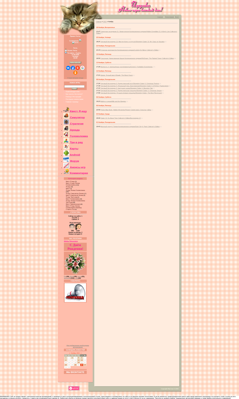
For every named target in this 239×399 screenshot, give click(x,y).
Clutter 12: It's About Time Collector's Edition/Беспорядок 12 (120, 118)
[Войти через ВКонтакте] (68, 68)
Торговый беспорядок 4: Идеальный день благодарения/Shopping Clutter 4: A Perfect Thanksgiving (134, 86)
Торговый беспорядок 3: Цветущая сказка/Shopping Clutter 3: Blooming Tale (126, 88)
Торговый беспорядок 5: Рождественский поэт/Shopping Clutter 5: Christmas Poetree (129, 83)
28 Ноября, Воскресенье (105, 27)
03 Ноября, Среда (103, 114)
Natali (72, 276)
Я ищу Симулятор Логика (75, 193)
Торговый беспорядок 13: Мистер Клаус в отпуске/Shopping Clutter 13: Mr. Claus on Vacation (132, 41)
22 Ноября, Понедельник (105, 46)
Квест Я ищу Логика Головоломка (73, 184)
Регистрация (169, 17)
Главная (160, 17)
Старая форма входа (75, 78)
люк (76, 278)
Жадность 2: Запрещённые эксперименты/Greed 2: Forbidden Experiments (126, 67)
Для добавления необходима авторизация (78, 346)
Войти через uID (75, 62)
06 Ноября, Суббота (103, 97)
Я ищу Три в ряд (71, 197)
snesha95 (67, 278)
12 (78, 360)
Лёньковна (73, 241)
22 (66, 365)
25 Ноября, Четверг (103, 37)
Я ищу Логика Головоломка (75, 190)
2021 (104, 21)
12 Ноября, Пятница (103, 71)
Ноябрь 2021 (75, 353)
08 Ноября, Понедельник (105, 79)
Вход (177, 17)
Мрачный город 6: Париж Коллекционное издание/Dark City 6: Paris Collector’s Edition (130, 126)
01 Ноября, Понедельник (105, 122)
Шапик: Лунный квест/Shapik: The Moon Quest (116, 75)
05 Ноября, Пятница (103, 105)
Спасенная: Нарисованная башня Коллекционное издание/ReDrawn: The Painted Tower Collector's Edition (137, 58)
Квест (68, 188)
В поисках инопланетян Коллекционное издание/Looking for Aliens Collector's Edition (129, 50)
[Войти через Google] (82, 68)
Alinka (66, 241)
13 (82, 360)
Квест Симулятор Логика (74, 195)
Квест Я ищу (70, 181)
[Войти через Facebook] (73, 68)
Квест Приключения (73, 204)
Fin (65, 276)
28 (85, 365)
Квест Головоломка (72, 199)
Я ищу (68, 187)
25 (75, 365)
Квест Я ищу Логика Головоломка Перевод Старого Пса (73, 207)
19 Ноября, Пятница (103, 54)
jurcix (80, 276)
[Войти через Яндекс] (78, 68)
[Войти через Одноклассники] (75, 73)
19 (78, 362)
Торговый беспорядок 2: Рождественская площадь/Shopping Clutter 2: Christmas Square (131, 90)
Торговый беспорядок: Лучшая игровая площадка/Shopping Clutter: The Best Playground (131, 93)
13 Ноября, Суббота (103, 62)
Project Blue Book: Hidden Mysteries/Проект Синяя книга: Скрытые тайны (125, 110)
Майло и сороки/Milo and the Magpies (113, 101)
